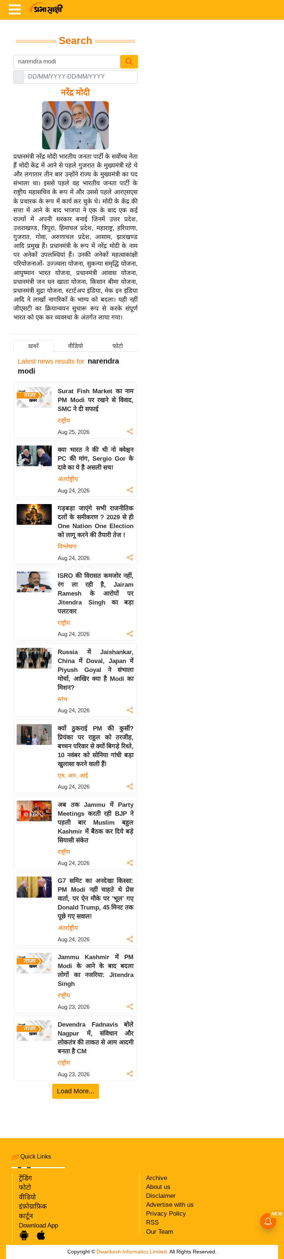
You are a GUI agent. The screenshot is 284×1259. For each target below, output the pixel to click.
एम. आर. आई (73, 775)
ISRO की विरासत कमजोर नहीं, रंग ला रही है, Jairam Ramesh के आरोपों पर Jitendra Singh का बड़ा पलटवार (95, 593)
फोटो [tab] (117, 346)
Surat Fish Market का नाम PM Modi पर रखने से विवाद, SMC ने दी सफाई (95, 400)
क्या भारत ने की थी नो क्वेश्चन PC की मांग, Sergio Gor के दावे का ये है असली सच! (95, 458)
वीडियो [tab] (75, 346)
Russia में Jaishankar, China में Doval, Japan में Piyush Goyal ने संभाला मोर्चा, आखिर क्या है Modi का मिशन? (95, 670)
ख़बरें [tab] (33, 346)
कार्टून (26, 1216)
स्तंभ (62, 699)
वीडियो (27, 1197)
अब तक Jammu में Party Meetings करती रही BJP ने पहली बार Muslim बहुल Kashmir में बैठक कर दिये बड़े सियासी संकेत (95, 822)
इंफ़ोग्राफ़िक (33, 1206)
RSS (152, 1222)
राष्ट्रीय (64, 420)
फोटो (25, 1187)
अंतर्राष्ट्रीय (68, 479)
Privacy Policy (166, 1213)
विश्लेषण (67, 546)
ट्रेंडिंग (25, 1178)
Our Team (159, 1231)
